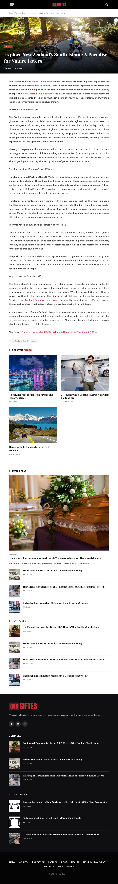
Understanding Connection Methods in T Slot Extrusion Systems (55, 602)
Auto (12, 862)
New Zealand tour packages (38, 93)
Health (75, 862)
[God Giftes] (59, 4)
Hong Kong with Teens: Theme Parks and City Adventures (31, 396)
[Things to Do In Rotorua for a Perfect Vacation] (33, 425)
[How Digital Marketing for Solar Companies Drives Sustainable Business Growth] (14, 591)
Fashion (53, 862)
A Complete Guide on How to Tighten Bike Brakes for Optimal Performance (61, 834)
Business (23, 862)
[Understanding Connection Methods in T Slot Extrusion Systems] (14, 607)
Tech (60, 866)
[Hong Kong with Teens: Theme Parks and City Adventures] (33, 373)
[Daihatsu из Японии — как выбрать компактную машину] (14, 574)
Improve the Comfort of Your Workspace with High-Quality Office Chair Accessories (65, 802)
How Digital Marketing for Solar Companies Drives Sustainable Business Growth (63, 586)
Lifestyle (13, 554)
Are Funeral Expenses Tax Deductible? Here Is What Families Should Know (55, 558)
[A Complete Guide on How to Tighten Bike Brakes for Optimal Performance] (14, 838)
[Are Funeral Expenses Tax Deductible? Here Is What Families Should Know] (59, 513)
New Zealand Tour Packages (23, 341)
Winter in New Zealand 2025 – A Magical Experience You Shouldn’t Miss (59, 331)
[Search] (106, 4)
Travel (8, 47)
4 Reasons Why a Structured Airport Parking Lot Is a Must (85, 396)
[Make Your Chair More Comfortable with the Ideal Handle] (14, 822)
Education (38, 862)
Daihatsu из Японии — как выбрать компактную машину (52, 570)
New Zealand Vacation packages (38, 300)
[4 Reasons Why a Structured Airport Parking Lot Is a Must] (85, 373)
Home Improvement (94, 862)
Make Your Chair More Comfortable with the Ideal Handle (52, 818)
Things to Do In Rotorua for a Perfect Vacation (29, 448)
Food (64, 862)
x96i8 (8, 68)
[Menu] (12, 4)
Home (11, 13)
